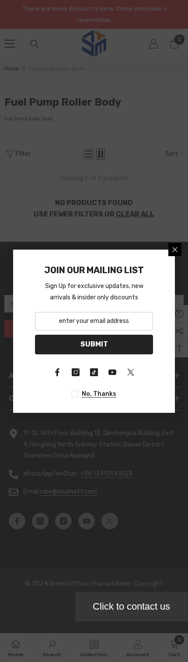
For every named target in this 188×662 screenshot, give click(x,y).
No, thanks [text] (99, 394)
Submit (94, 344)
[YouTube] (112, 372)
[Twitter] (131, 372)
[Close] (174, 249)
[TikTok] (94, 372)
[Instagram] (75, 372)
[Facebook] (57, 372)
